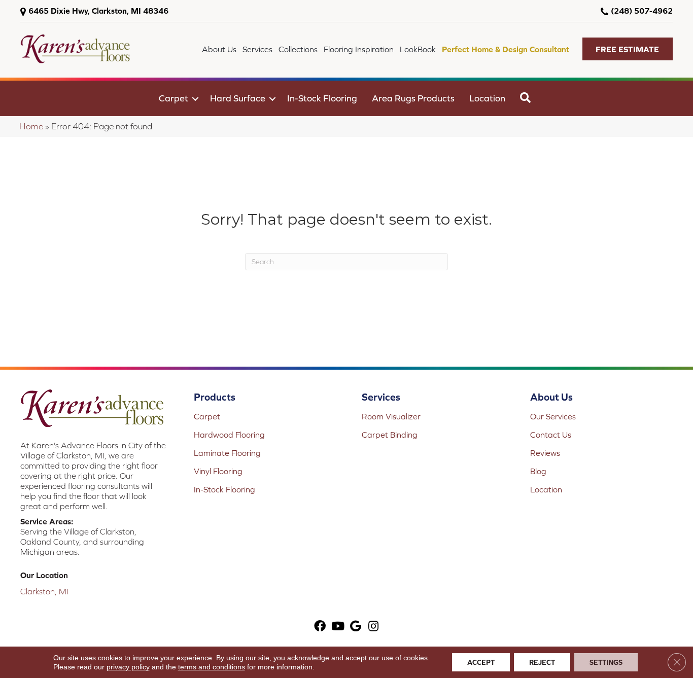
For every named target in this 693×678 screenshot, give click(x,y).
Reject (542, 662)
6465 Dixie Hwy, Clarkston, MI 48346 (98, 10)
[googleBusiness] (355, 627)
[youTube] (337, 627)
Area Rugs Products (413, 98)
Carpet (173, 98)
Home (31, 126)
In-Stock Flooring (322, 98)
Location (487, 98)
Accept (481, 662)
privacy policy (128, 667)
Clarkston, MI (44, 591)
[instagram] (373, 627)
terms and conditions (211, 667)
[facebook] (320, 627)
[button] (627, 49)
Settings (606, 662)
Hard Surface (237, 98)
